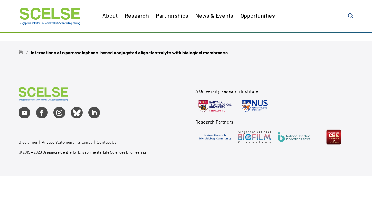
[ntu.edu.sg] (215, 106)
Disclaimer (28, 142)
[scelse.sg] (50, 15)
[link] (43, 99)
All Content (126, 37)
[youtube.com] (24, 112)
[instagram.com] (59, 112)
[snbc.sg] (254, 137)
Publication (127, 65)
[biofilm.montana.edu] (333, 137)
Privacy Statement (58, 142)
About (110, 16)
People (122, 51)
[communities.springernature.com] (215, 137)
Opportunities (257, 16)
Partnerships (172, 16)
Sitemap (85, 142)
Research (137, 16)
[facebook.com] (42, 112)
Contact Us (107, 142)
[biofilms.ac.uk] (294, 137)
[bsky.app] (77, 112)
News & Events (214, 16)
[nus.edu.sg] (254, 106)
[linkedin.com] (94, 112)
